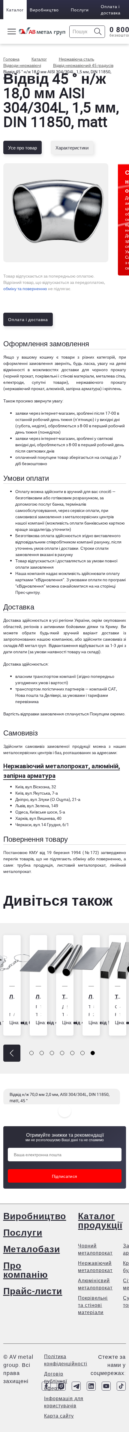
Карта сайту (59, 1415)
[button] (11, 1053)
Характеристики (72, 148)
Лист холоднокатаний (38, 996)
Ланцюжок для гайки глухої (12, 996)
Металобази (31, 1249)
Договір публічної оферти (55, 1380)
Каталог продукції (100, 1220)
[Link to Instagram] (61, 1386)
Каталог (15, 10)
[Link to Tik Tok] (121, 1386)
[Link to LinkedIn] (91, 1386)
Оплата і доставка (111, 10)
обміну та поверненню (25, 288)
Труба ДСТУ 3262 (65, 996)
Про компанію (25, 1269)
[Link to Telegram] (76, 1386)
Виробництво (44, 10)
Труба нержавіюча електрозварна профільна (117, 996)
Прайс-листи (32, 1291)
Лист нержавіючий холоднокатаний (91, 996)
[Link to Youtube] (106, 1386)
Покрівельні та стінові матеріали (93, 1305)
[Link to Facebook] (46, 1386)
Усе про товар (22, 148)
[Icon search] (98, 32)
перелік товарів (18, 859)
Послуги (80, 10)
